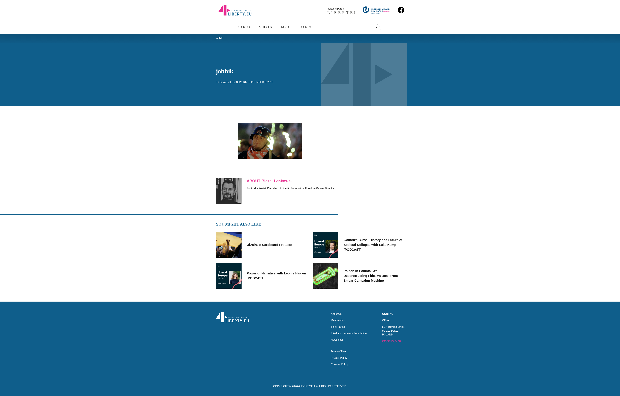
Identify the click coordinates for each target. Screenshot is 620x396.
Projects (286, 27)
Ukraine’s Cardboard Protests (269, 245)
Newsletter (337, 339)
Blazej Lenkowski (233, 82)
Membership (338, 320)
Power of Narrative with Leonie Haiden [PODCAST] (276, 276)
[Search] (378, 27)
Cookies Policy (339, 364)
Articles (265, 27)
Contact (307, 27)
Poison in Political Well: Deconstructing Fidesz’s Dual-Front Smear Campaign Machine (371, 275)
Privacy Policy (339, 357)
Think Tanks (338, 326)
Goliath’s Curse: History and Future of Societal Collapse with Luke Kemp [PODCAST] (373, 244)
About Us (244, 27)
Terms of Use (338, 351)
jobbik (219, 38)
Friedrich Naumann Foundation (349, 333)
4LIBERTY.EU (306, 386)
